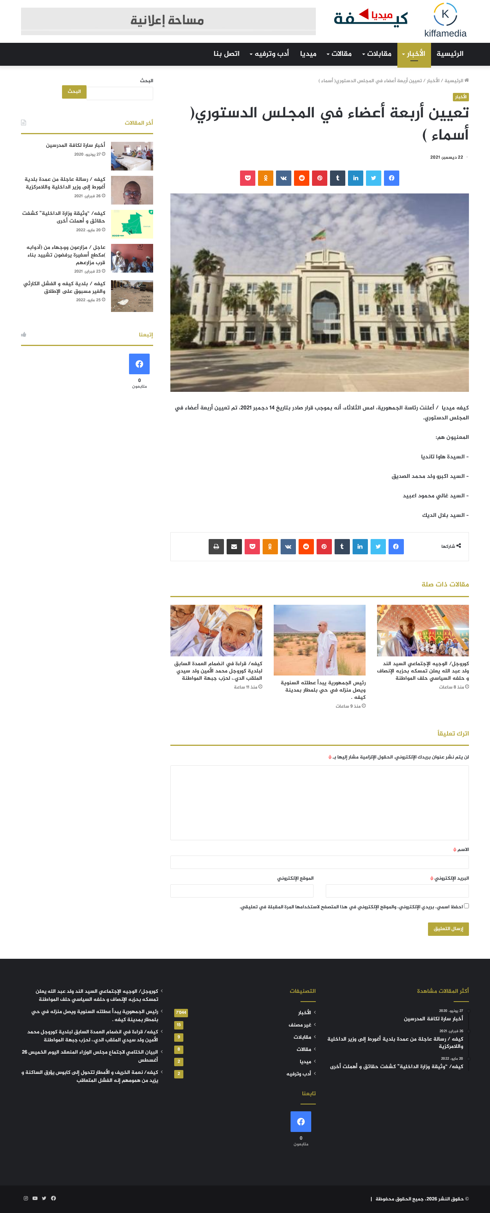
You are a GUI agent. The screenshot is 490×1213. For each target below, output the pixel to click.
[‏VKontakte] (283, 178)
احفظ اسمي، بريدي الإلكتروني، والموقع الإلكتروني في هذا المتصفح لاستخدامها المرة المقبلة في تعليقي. (351, 907)
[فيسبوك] (391, 178)
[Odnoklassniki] (265, 178)
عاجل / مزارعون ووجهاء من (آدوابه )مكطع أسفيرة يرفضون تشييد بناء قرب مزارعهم (65, 255)
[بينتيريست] (319, 178)
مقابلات (379, 54)
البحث (146, 81)
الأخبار (416, 54)
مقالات (342, 54)
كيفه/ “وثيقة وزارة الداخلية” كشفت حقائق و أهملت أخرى (63, 217)
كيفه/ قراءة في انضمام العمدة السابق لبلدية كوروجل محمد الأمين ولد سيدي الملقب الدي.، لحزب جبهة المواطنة (218, 671)
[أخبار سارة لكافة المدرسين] (132, 156)
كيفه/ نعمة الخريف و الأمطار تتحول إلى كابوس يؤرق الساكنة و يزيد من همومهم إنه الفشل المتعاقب (89, 1076)
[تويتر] (373, 178)
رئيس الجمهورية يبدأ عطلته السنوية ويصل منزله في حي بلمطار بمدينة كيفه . (323, 690)
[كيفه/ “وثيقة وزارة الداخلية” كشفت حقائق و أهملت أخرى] (132, 224)
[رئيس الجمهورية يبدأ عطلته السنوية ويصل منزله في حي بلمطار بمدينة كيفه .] (320, 640)
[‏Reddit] (301, 178)
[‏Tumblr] (337, 178)
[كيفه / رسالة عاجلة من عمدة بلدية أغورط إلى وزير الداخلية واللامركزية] (132, 190)
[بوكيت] (247, 178)
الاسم (461, 850)
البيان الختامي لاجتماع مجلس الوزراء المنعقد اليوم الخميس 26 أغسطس (90, 1056)
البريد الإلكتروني (449, 878)
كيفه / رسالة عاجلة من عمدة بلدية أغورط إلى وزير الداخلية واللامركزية (64, 183)
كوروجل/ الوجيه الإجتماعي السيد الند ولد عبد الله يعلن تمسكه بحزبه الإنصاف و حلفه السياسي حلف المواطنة (423, 671)
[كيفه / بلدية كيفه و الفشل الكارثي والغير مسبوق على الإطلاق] (132, 296)
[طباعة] (216, 546)
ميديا (308, 54)
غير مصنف (300, 1025)
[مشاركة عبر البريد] (234, 546)
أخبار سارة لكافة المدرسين (75, 145)
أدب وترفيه (272, 54)
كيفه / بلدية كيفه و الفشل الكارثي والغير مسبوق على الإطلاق (64, 287)
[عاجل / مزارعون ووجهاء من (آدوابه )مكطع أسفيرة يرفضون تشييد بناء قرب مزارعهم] (132, 258)
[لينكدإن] (355, 178)
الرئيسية (450, 54)
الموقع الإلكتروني (295, 878)
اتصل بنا (227, 54)
